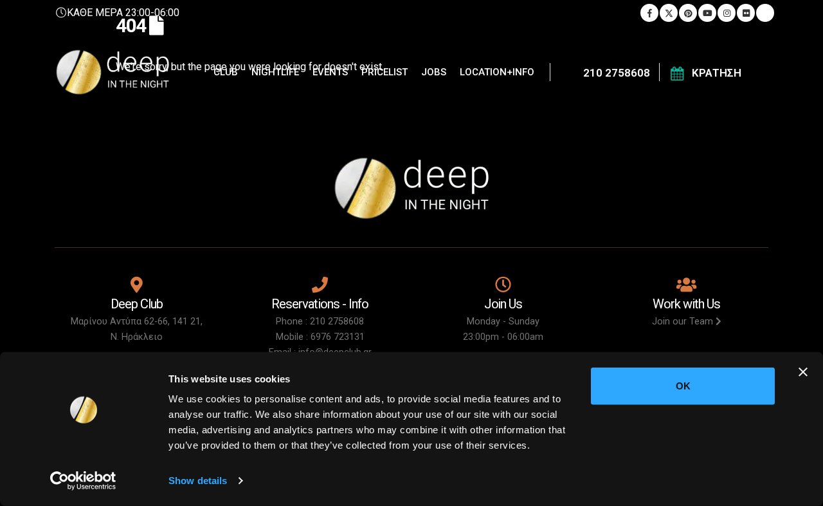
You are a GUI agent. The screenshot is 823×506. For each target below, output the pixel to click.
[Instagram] (727, 13)
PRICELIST (384, 72)
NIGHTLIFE (275, 72)
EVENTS (330, 72)
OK (683, 385)
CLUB (225, 72)
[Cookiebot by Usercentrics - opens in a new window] (83, 481)
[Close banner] (803, 372)
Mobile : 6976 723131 (320, 337)
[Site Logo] (112, 72)
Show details (197, 480)
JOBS (433, 72)
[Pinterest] (688, 13)
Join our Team (684, 321)
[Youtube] (707, 13)
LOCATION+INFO (497, 72)
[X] (669, 13)
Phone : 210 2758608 (320, 321)
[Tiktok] (765, 13)
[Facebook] (649, 13)
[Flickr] (746, 13)
